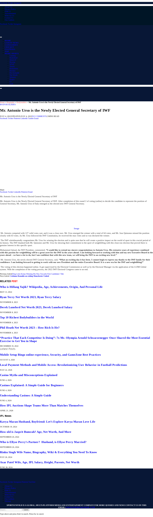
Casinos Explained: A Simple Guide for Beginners (32, 385)
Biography (11, 102)
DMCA (8, 11)
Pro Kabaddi (14, 73)
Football (10, 49)
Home (8, 41)
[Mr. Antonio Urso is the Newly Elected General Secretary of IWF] (71, 188)
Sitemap (8, 501)
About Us (8, 7)
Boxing (12, 62)
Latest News (11, 43)
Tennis (12, 66)
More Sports (12, 54)
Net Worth (13, 75)
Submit (26, 510)
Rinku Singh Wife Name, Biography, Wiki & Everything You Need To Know (48, 452)
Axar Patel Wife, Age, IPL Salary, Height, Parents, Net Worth (39, 462)
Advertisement (10, 13)
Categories (11, 45)
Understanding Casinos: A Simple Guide (25, 395)
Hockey (13, 71)
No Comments (39, 116)
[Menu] (1, 88)
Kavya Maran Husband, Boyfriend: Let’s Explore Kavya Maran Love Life (47, 421)
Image (76, 228)
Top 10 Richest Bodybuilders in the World (27, 317)
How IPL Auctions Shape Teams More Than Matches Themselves (41, 405)
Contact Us (9, 18)
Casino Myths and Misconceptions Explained (28, 375)
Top (7, 51)
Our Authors (9, 20)
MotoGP (13, 60)
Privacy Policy (10, 9)
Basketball (13, 58)
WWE (12, 64)
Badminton (14, 69)
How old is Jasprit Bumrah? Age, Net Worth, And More (35, 431)
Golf (11, 84)
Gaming (13, 56)
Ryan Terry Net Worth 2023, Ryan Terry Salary (30, 297)
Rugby (12, 79)
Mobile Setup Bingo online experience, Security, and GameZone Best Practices (50, 354)
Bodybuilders (21, 102)
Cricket (9, 47)
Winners (13, 77)
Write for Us (9, 16)
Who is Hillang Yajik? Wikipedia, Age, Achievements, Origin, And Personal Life (51, 286)
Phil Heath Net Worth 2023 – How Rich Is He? (30, 327)
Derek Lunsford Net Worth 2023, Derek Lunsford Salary (36, 307)
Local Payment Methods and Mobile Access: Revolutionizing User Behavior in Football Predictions (63, 364)
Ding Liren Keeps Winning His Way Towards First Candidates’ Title (38, 274)
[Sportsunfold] (62, 36)
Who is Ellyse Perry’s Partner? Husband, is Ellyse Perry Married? (43, 442)
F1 (11, 81)
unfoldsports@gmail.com (80, 507)
